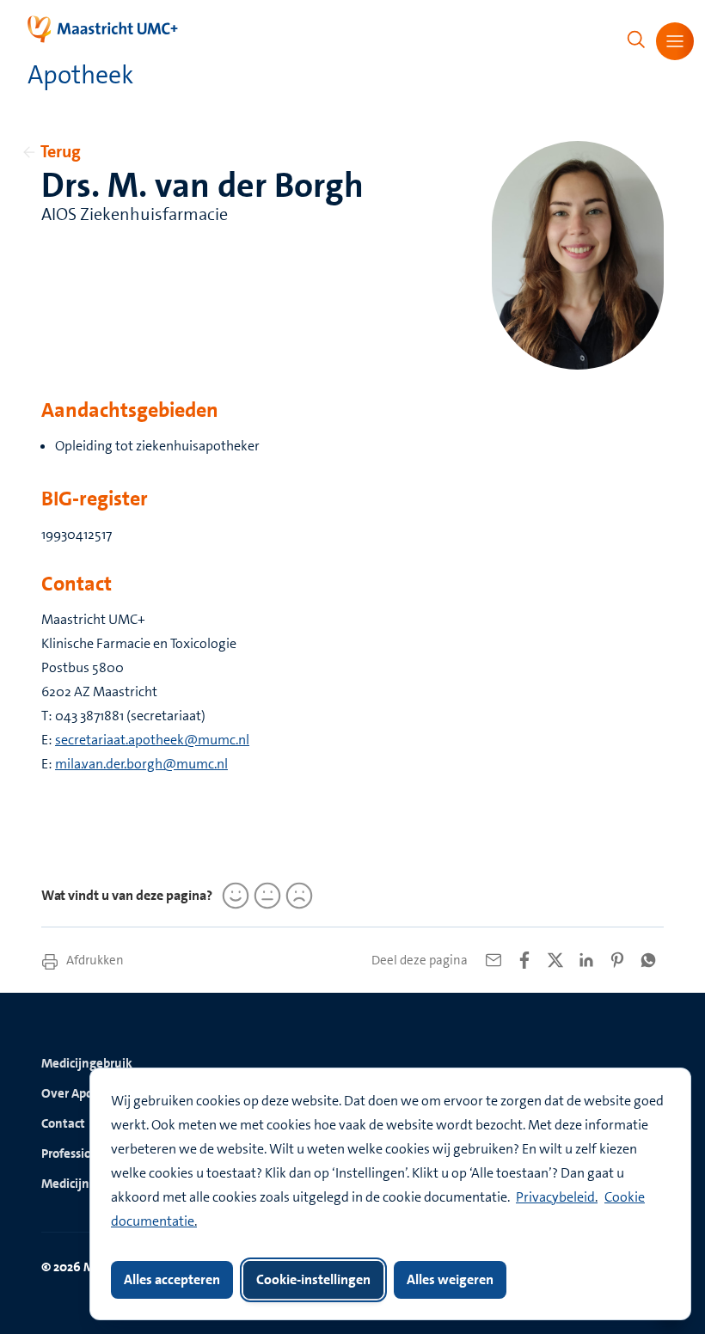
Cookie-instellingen (313, 1279)
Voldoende (265, 895)
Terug (60, 151)
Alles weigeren (450, 1279)
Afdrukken (94, 960)
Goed (233, 895)
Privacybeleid (555, 1197)
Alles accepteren (172, 1279)
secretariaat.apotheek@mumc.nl (152, 740)
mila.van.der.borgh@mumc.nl (141, 764)
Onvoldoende (296, 895)
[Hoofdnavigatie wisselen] (675, 41)
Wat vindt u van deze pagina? (126, 895)
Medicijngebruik (86, 1063)
